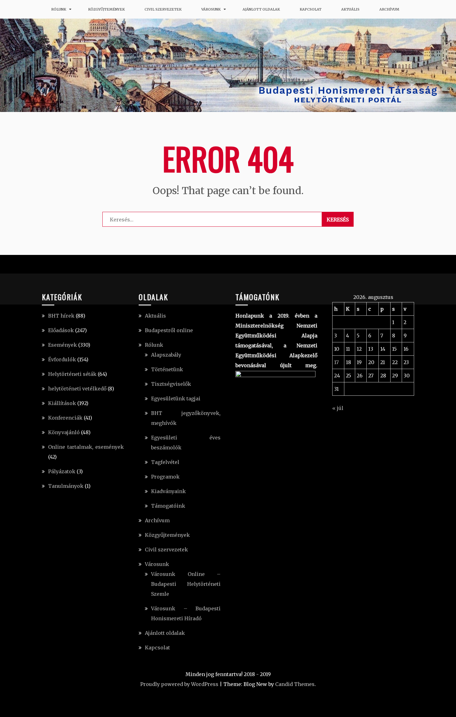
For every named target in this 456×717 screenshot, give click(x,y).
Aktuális (350, 9)
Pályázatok (61, 471)
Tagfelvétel (165, 462)
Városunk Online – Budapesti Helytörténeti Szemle (186, 584)
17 (336, 362)
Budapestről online (169, 330)
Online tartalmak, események (86, 447)
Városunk (211, 9)
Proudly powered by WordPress (179, 684)
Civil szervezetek (163, 9)
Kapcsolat (310, 9)
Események (62, 345)
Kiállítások (62, 403)
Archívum (389, 9)
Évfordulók (62, 359)
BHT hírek (61, 316)
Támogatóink (168, 506)
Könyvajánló (64, 432)
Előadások (61, 330)
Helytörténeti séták (72, 374)
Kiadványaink (168, 491)
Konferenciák (65, 418)
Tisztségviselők (171, 384)
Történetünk (167, 369)
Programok (165, 477)
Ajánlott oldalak (261, 9)
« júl (337, 408)
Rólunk (58, 9)
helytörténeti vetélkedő (77, 388)
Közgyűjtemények (106, 9)
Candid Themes (295, 684)
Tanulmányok (65, 486)
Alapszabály (166, 355)
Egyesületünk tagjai (175, 398)
